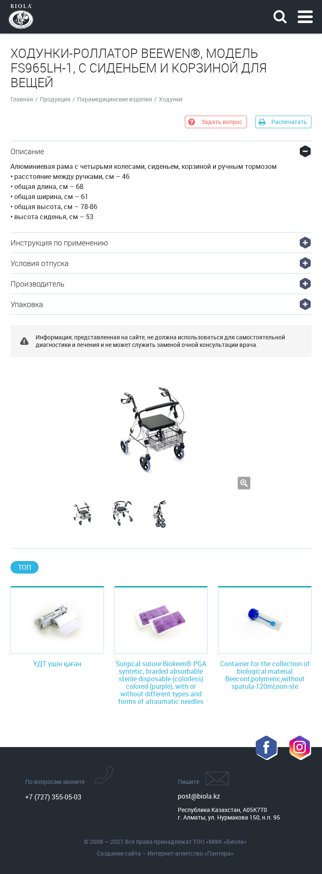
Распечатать (289, 122)
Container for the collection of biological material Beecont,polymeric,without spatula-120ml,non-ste (265, 675)
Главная (21, 99)
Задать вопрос (221, 122)
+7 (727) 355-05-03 (53, 797)
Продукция (55, 99)
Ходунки (170, 99)
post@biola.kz (199, 796)
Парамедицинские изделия (114, 99)
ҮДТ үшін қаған (57, 663)
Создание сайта (119, 853)
